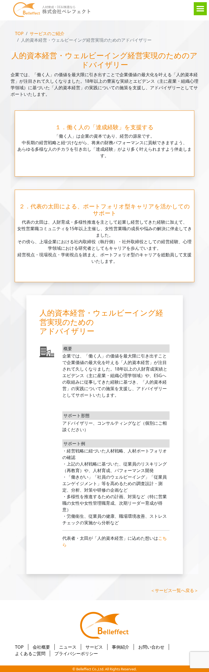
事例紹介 (120, 647)
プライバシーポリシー (76, 653)
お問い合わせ (151, 647)
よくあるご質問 (30, 653)
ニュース (67, 647)
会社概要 (41, 647)
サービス (94, 647)
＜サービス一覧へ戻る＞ (174, 590)
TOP (19, 647)
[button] (200, 8)
